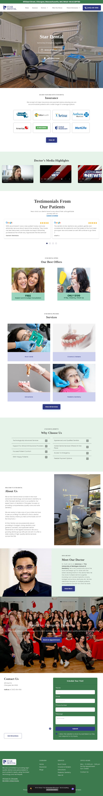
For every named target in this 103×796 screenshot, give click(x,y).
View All (51, 140)
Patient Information (72, 8)
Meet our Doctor (57, 8)
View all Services (51, 407)
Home (27, 8)
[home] (9, 7)
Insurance (35, 8)
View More (68, 589)
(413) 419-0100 (92, 8)
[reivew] (47, 243)
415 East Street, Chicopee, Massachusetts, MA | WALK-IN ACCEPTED (51, 2)
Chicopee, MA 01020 (11, 685)
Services (43, 8)
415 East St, (8, 683)
